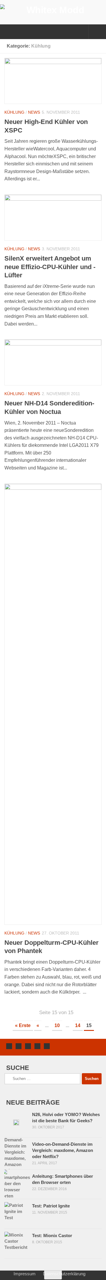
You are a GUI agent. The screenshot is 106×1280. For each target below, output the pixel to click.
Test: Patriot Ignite (51, 1205)
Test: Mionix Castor (52, 1235)
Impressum (25, 1273)
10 (57, 1025)
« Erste (23, 1025)
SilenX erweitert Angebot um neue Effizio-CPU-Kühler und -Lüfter (49, 267)
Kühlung (14, 112)
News (34, 112)
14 (77, 1025)
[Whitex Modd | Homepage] (53, 10)
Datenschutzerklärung (64, 1273)
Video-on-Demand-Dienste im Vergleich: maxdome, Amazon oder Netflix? (62, 1150)
